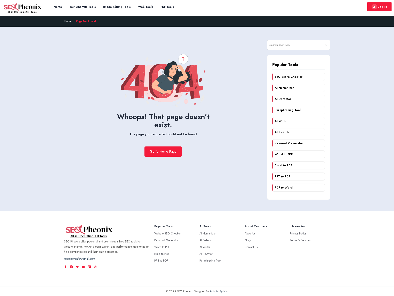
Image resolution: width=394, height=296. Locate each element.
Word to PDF (284, 154)
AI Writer (281, 121)
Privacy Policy (298, 233)
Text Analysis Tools (82, 7)
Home (58, 7)
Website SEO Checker (167, 233)
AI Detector (283, 99)
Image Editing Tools (117, 7)
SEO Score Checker (288, 77)
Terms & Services (300, 240)
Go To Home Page (163, 151)
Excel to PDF (283, 165)
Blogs (248, 240)
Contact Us (251, 247)
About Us (250, 233)
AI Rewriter (283, 132)
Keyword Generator (289, 143)
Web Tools (145, 7)
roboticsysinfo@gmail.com (79, 259)
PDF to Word (284, 187)
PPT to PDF (282, 176)
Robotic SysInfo (219, 291)
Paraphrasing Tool (288, 110)
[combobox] (269, 45)
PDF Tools (167, 7)
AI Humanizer (284, 88)
